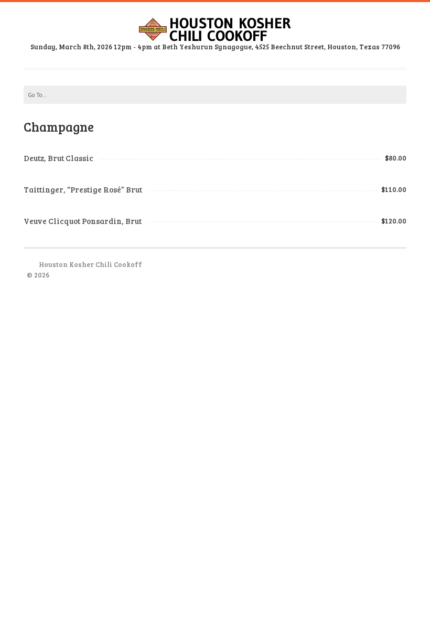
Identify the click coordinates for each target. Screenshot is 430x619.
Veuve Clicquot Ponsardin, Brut (83, 221)
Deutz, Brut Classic (58, 158)
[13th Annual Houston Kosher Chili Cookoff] (215, 34)
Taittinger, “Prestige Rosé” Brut (83, 189)
